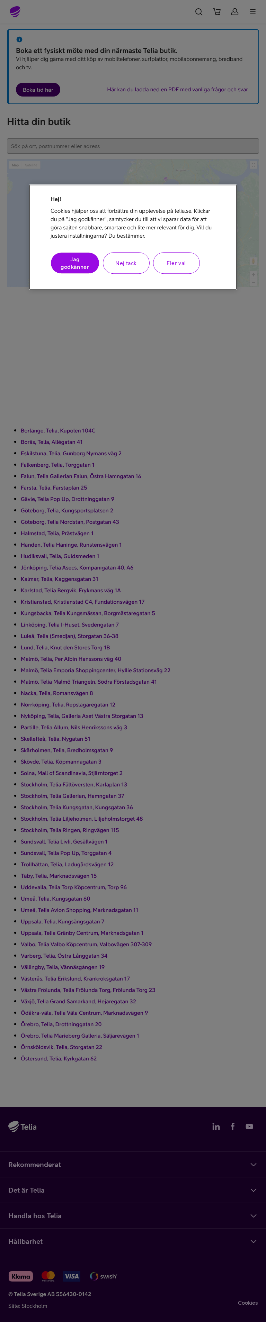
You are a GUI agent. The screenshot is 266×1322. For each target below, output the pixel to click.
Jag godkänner (75, 263)
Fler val (176, 263)
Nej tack (125, 263)
